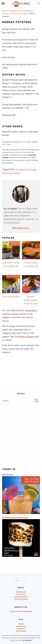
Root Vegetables (25, 11)
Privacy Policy (21, 594)
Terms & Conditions (21, 599)
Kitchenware (21, 628)
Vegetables (13, 11)
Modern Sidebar (26, 336)
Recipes (21, 624)
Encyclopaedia (21, 626)
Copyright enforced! (21, 596)
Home (4, 11)
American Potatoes (11, 173)
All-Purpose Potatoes (19, 13)
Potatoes (5, 13)
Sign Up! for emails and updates (21, 611)
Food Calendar (21, 631)
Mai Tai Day (7, 474)
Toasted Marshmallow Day (15, 517)
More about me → (21, 228)
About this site (21, 592)
